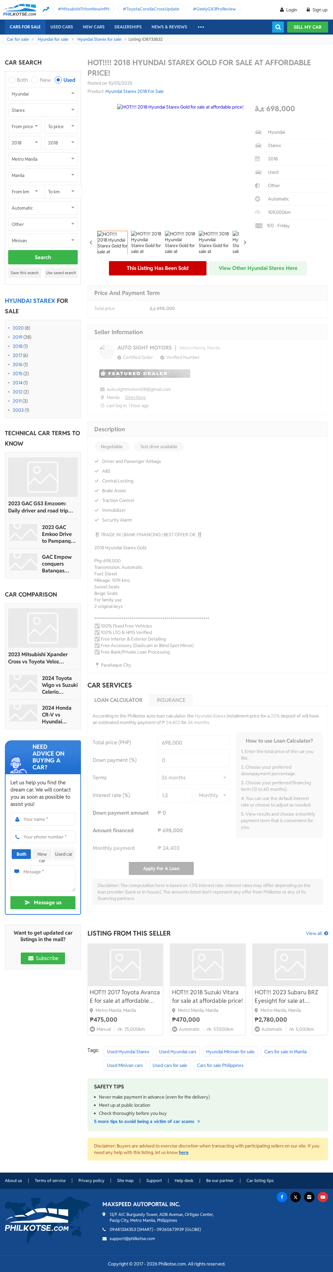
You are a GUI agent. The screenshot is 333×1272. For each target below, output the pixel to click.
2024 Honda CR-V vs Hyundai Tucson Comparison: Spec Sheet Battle (57, 714)
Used (69, 80)
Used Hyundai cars (177, 1052)
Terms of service (50, 1180)
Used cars (61, 27)
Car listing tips (260, 1180)
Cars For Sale (25, 27)
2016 (17, 364)
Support (154, 1180)
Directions (135, 397)
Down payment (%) (115, 760)
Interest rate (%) (111, 795)
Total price (104, 308)
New (45, 80)
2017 (17, 355)
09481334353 (123, 1229)
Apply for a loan (161, 868)
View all (314, 933)
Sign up (319, 10)
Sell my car (308, 27)
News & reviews (169, 27)
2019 (17, 337)
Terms (100, 777)
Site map (125, 1180)
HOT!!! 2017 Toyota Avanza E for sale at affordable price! (125, 996)
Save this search (25, 272)
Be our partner (220, 1180)
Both (22, 80)
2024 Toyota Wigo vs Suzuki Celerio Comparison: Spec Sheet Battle (60, 685)
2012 (17, 392)
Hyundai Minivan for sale (230, 1052)
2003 (18, 410)
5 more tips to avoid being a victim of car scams (144, 1121)
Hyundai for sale (53, 39)
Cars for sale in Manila (285, 1052)
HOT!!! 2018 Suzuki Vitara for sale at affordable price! (207, 996)
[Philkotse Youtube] (323, 1197)
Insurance (171, 700)
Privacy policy (91, 1180)
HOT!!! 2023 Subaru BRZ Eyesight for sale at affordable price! (286, 996)
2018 (17, 346)
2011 (17, 401)
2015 (17, 374)
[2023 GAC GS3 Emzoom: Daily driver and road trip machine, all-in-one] (43, 477)
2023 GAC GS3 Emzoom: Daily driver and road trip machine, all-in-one (38, 507)
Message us (47, 902)
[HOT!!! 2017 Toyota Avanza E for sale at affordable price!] (125, 964)
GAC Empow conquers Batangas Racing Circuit (58, 564)
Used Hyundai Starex (128, 1052)
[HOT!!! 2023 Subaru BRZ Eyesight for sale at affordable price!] (290, 964)
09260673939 (170, 1229)
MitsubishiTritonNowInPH (85, 9)
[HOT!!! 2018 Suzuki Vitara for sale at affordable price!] (208, 964)
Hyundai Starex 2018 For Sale (134, 91)
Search (43, 257)
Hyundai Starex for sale (99, 39)
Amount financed (113, 830)
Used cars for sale (170, 1065)
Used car (64, 854)
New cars (94, 27)
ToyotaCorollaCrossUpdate (153, 9)
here (184, 1152)
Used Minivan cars (125, 1065)
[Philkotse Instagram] (309, 1197)
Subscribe (46, 958)
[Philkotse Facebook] (282, 1197)
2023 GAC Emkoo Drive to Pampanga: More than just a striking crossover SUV (59, 534)
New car (42, 855)
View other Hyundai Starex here (258, 268)
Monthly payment (114, 848)
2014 (17, 383)
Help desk (184, 1180)
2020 (18, 328)
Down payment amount (121, 812)
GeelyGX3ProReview (216, 9)
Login (291, 10)
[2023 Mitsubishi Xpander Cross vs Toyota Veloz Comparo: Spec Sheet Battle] (43, 628)
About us (13, 1180)
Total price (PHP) (112, 742)
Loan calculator (118, 700)
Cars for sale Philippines (220, 1065)
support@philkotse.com (132, 1238)
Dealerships (128, 27)
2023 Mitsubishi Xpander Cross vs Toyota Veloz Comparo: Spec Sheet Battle (41, 658)
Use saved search (61, 272)
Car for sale (18, 39)
